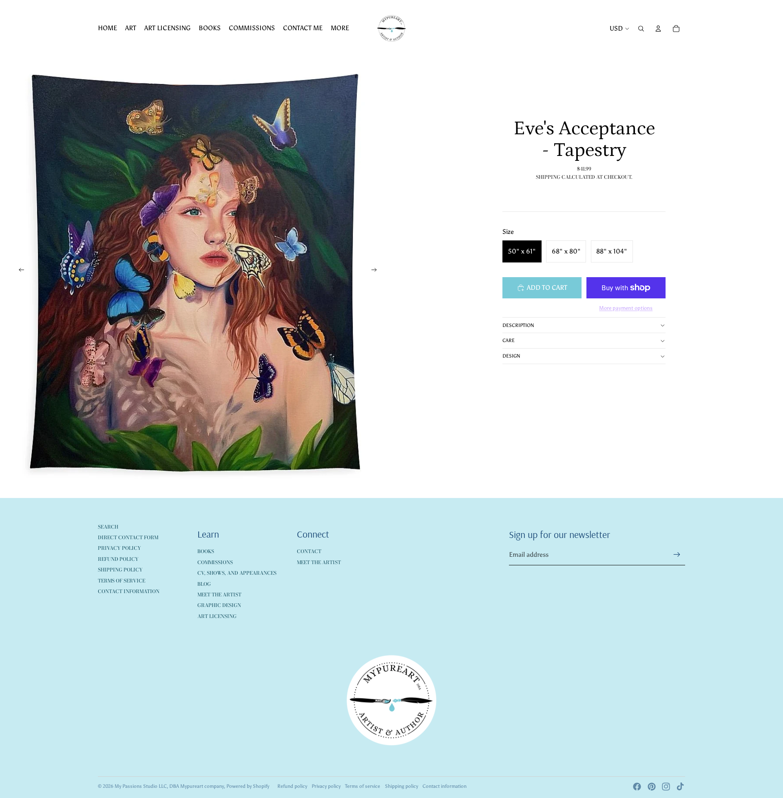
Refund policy (292, 786)
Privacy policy (326, 786)
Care (508, 341)
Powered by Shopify (247, 786)
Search (108, 527)
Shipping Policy (120, 569)
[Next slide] (376, 271)
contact (309, 551)
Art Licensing (217, 616)
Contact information (444, 786)
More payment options (625, 308)
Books (205, 551)
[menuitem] (107, 29)
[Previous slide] (19, 271)
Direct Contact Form (128, 537)
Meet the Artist (219, 594)
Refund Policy (118, 559)
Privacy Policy (119, 548)
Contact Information (128, 591)
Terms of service (362, 786)
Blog (204, 584)
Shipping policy (401, 786)
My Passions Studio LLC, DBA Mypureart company (169, 786)
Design (511, 356)
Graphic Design (219, 605)
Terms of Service (121, 581)
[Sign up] (677, 555)
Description (518, 325)
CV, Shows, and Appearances (236, 573)
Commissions (215, 562)
